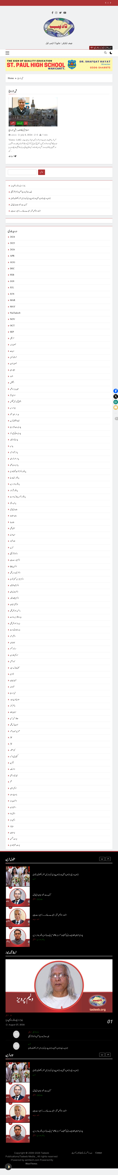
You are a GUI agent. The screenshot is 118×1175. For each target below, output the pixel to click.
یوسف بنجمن (13, 839)
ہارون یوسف (13, 794)
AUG (12, 262)
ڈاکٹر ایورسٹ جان (15, 560)
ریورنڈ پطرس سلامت (16, 617)
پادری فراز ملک (14, 439)
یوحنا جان (12, 832)
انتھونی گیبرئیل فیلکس (15, 401)
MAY (12, 306)
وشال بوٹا (12, 813)
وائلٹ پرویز (13, 801)
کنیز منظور (12, 750)
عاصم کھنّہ (12, 706)
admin (14, 134)
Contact (98, 1152)
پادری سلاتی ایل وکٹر (15, 433)
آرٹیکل (12, 338)
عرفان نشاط (13, 712)
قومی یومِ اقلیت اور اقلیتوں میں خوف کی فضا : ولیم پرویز (48, 935)
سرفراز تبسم (13, 648)
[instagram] (56, 13)
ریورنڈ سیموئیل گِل (15, 623)
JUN (12, 294)
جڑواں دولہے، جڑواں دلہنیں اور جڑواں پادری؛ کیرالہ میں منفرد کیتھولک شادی (31, 198)
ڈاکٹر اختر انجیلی (13, 553)
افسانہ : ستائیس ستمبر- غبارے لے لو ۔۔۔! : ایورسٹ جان (25, 211)
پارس (11, 446)
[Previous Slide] (106, 3)
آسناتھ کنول (13, 357)
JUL (12, 287)
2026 (12, 249)
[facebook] (52, 13)
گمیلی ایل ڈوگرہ (14, 756)
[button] (115, 391)
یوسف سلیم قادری (15, 845)
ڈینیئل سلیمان (14, 604)
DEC (12, 268)
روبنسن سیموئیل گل (15, 611)
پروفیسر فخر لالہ (14, 490)
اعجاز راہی (12, 370)
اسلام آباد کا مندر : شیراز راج (19, 130)
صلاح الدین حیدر (14, 699)
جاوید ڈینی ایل (13, 509)
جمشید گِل (12, 528)
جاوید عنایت (13, 515)
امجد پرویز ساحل (14, 389)
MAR (12, 300)
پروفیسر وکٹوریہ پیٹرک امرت (18, 496)
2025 (12, 243)
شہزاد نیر (12, 687)
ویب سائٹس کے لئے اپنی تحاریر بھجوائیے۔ (81, 1152)
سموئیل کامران (14, 655)
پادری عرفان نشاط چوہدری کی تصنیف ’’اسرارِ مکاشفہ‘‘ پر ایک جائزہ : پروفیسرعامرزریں (58, 915)
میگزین (12, 763)
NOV (12, 319)
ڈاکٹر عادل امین (14, 592)
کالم (26, 123)
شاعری (12, 674)
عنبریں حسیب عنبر (15, 731)
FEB (12, 275)
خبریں (11, 547)
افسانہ (11, 376)
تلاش (41, 172)
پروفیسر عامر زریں (15, 484)
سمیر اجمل (12, 661)
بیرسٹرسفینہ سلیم (14, 414)
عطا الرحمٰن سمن (14, 718)
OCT (12, 325)
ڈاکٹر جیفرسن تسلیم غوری (16, 579)
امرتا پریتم (12, 395)
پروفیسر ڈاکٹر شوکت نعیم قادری (18, 471)
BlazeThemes (31, 1163)
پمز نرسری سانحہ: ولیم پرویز (18, 185)
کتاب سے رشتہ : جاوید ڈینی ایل (88, 3)
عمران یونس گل (14, 724)
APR (12, 256)
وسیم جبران (13, 807)
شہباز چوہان (13, 680)
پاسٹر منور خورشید (14, 458)
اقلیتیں (13, 123)
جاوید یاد (12, 522)
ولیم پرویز (12, 820)
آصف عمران (13, 363)
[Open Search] (105, 52)
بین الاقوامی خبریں (15, 420)
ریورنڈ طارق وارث (15, 629)
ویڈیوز (12, 826)
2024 (12, 237)
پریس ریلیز (13, 503)
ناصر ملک (12, 769)
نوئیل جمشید (13, 788)
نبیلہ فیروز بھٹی (14, 775)
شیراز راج (20, 123)
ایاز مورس (13, 408)
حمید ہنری (12, 534)
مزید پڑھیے (11, 156)
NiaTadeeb (15, 313)
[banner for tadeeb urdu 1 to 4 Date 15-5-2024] (59, 64)
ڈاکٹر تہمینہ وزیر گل (15, 572)
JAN (12, 281)
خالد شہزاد (12, 541)
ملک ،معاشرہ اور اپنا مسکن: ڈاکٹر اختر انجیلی (21, 192)
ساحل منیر (13, 636)
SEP (12, 332)
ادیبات (12, 351)
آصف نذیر (13, 344)
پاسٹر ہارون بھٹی (14, 465)
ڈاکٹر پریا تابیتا (13, 566)
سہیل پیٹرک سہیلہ (15, 668)
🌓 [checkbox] (8, 1166)
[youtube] (65, 13)
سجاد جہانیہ (12, 642)
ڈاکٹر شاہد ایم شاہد (14, 585)
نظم (11, 782)
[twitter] (60, 13)
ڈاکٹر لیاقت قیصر (14, 598)
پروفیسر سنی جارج (14, 477)
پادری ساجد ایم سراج (15, 427)
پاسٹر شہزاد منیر (14, 452)
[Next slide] (110, 3)
